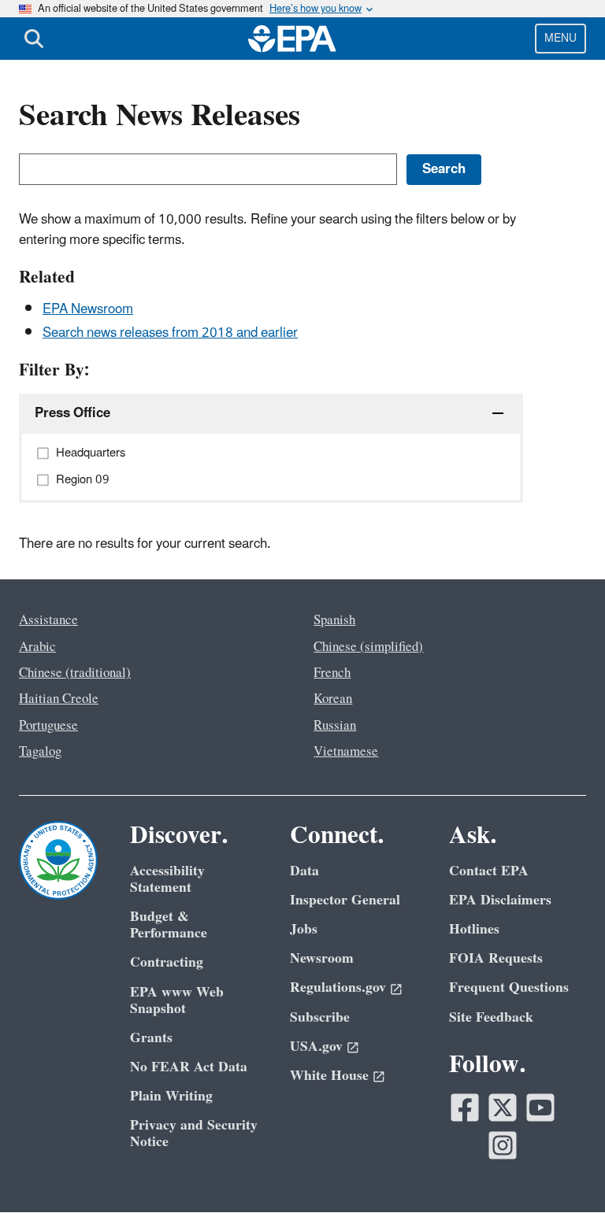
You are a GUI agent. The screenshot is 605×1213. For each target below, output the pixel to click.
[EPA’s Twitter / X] (502, 1107)
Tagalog (40, 752)
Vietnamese (346, 752)
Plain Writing (171, 1096)
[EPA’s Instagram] (502, 1145)
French (332, 673)
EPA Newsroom (88, 309)
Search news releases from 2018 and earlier (170, 333)
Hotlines (474, 929)
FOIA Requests (496, 958)
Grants (151, 1038)
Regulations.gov (338, 987)
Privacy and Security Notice (194, 1133)
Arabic (37, 647)
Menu (560, 38)
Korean (333, 699)
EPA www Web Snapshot (177, 1000)
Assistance (48, 620)
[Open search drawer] (34, 39)
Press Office (72, 413)
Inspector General (345, 900)
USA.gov (316, 1046)
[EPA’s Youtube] (540, 1107)
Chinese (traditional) (75, 673)
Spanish (334, 620)
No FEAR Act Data (188, 1067)
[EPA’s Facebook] (465, 1107)
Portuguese (48, 726)
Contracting (166, 962)
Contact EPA (489, 871)
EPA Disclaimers (500, 900)
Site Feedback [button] (491, 1017)
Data (304, 871)
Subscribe (320, 1017)
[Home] (292, 38)
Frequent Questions (509, 987)
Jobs (303, 929)
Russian (335, 726)
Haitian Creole (58, 699)
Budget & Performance (168, 924)
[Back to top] (561, 1169)
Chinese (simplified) (368, 647)
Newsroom (322, 958)
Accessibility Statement (167, 879)
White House (329, 1075)
